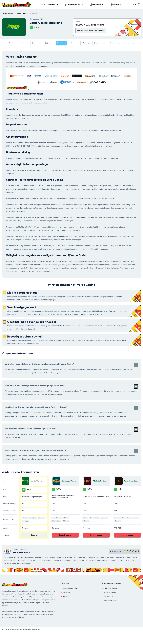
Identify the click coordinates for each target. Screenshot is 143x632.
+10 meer (65, 521)
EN (133, 4)
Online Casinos (49, 5)
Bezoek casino (65, 535)
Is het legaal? (101, 43)
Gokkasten (38, 43)
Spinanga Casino (69, 481)
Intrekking (63, 43)
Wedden (50, 43)
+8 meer (86, 521)
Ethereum (41, 518)
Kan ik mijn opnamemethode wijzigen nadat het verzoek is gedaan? (36, 450)
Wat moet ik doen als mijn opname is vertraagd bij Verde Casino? (35, 386)
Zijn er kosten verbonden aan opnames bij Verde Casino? (31, 429)
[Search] (139, 4)
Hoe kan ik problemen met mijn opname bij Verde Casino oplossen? (36, 407)
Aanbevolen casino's (111, 584)
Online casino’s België (70, 588)
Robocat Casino (110, 592)
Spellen (116, 5)
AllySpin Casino (99, 481)
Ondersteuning (116, 43)
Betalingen (96, 5)
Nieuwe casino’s (73, 5)
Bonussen (25, 43)
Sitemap (65, 596)
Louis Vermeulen (21, 552)
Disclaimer (66, 592)
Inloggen (87, 43)
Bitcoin (24, 518)
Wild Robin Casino (132, 481)
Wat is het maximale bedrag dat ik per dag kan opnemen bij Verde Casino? (39, 364)
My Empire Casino (110, 588)
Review (14, 43)
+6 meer (117, 521)
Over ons (65, 584)
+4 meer (25, 521)
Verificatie (75, 43)
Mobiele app (130, 43)
